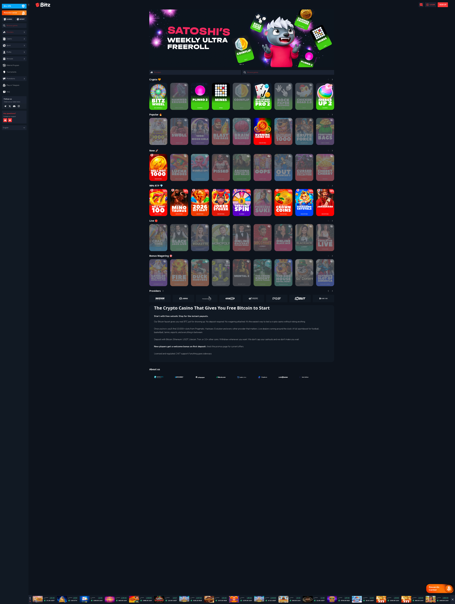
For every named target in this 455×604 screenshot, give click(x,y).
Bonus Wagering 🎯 (160, 255)
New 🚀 (153, 150)
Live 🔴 (153, 220)
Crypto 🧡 (155, 79)
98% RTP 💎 (156, 185)
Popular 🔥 (155, 114)
